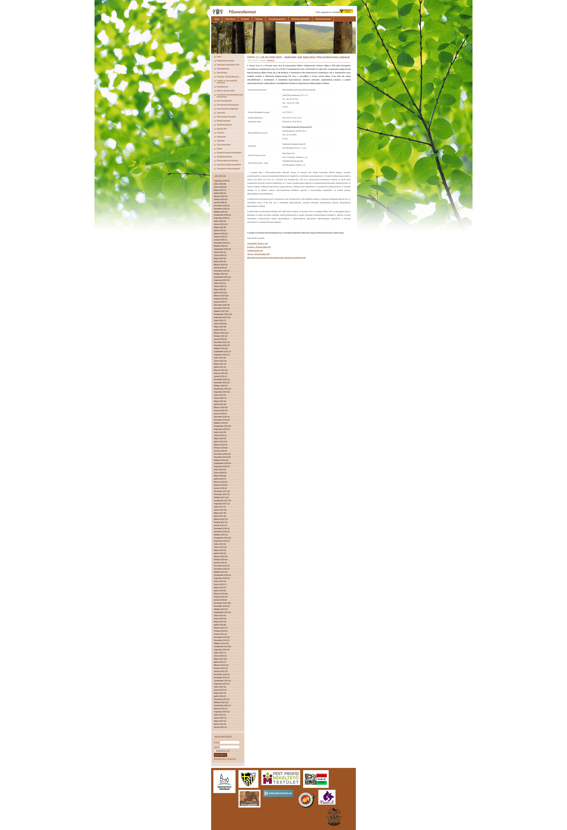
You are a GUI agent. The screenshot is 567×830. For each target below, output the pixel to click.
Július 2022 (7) (220, 320)
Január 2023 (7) (220, 302)
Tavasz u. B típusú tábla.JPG (258, 254)
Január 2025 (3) (220, 240)
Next (356, 39)
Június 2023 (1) (220, 286)
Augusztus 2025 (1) (222, 218)
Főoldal (216, 19)
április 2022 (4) (220, 330)
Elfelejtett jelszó (220, 759)
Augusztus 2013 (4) (222, 650)
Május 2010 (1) (220, 721)
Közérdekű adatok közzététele (229, 165)
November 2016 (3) (222, 532)
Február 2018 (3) (221, 485)
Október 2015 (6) (221, 572)
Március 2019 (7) (221, 445)
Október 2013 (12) (221, 643)
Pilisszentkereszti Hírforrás (227, 161)
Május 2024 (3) (220, 258)
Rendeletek (245, 19)
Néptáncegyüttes (223, 121)
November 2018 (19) (222, 457)
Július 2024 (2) (220, 252)
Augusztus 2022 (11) (222, 317)
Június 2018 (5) (220, 473)
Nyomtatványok (223, 69)
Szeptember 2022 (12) (223, 314)
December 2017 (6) (222, 491)
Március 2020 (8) (221, 407)
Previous (211, 39)
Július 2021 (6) (220, 358)
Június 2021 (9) (220, 361)
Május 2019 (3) (220, 438)
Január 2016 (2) (220, 563)
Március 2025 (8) (221, 234)
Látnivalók (221, 113)
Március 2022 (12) (221, 333)
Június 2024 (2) (220, 255)
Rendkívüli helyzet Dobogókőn (229, 153)
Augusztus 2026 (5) (222, 181)
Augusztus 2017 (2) (222, 504)
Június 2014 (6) (220, 619)
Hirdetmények (222, 87)
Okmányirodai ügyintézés (276, 19)
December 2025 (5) (222, 206)
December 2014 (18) (222, 603)
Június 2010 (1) (220, 718)
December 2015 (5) (222, 566)
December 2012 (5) (222, 674)
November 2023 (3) (222, 271)
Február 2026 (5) (221, 199)
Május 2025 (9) (220, 227)
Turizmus (220, 133)
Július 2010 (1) (220, 715)
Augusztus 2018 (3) (222, 466)
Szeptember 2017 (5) (222, 501)
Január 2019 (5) (220, 451)
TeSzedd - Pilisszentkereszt (228, 77)
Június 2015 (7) (220, 584)
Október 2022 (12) (221, 311)
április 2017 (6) (220, 516)
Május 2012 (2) (220, 693)
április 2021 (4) (220, 367)
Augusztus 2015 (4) (222, 578)
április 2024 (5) (220, 262)
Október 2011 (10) (221, 702)
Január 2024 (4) (220, 268)
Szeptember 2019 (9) (222, 426)
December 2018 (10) (222, 454)
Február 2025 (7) (221, 237)
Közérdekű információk (323, 19)
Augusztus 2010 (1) (222, 712)
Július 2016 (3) (220, 544)
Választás (221, 141)
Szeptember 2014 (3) (222, 612)
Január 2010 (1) (220, 727)
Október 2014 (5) (221, 609)
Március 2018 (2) (221, 482)
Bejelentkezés (220, 755)
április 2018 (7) (220, 479)
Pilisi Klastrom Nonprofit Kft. (300, 19)
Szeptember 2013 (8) (222, 646)
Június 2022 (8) (220, 324)
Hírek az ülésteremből (225, 91)
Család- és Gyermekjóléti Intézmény (227, 82)
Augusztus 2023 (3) (222, 280)
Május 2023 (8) (220, 289)
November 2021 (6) (222, 345)
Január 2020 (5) (220, 414)
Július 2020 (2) (220, 395)
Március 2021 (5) (221, 370)
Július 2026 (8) (220, 184)
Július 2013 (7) (220, 653)
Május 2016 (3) (220, 550)
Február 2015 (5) (221, 597)
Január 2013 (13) (221, 671)
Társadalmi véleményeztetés (228, 169)
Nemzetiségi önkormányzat (228, 105)
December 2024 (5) (222, 243)
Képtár (219, 149)
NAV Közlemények (224, 101)
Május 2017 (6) (220, 513)
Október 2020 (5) (221, 386)
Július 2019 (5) (220, 432)
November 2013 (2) (222, 640)
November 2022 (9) (222, 308)
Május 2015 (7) (220, 587)
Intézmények (222, 73)
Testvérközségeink (224, 125)
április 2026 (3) (220, 193)
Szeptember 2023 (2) (222, 277)
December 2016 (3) (222, 529)
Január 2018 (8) (220, 488)
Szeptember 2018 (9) (222, 463)
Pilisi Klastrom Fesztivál (226, 117)
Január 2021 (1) (220, 376)
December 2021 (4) (222, 342)
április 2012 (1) (220, 696)
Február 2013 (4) (221, 668)
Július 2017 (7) (220, 507)
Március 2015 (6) (221, 594)
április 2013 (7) (220, 662)
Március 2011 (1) (220, 709)
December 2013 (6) (222, 637)
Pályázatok (258, 19)
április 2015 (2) (220, 591)
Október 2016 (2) (221, 535)
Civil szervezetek (223, 145)
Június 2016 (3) (220, 547)
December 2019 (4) (222, 417)
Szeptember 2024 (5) (222, 249)
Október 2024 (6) (221, 246)
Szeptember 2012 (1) (222, 681)
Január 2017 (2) (220, 525)
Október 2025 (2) (221, 212)
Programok (221, 137)
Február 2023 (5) (221, 299)
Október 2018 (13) (221, 460)
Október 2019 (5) (221, 423)
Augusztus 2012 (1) (222, 684)
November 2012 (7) (222, 678)
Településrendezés (224, 157)
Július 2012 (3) (220, 687)
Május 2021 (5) (220, 364)
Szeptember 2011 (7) (222, 705)
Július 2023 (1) (220, 283)
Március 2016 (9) (221, 556)
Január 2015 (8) (220, 600)
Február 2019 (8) (221, 448)
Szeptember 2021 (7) (222, 352)
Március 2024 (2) (221, 265)
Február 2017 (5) (221, 522)
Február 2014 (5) (221, 631)
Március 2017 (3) (221, 519)
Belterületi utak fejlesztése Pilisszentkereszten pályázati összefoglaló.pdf (276, 258)
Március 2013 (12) (221, 665)
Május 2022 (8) (220, 327)
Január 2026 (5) (220, 203)
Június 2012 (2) (220, 690)
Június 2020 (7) (220, 398)
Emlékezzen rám (223, 751)
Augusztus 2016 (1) (222, 541)
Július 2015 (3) (220, 581)
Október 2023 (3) (221, 274)
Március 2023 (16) (221, 296)
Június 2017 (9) (220, 510)
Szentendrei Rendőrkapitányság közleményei (230, 96)
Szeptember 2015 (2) (222, 575)
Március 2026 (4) (221, 196)
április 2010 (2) (220, 724)
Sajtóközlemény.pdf (255, 251)
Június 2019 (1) (220, 435)
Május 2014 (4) (220, 622)
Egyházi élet (222, 129)
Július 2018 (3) (220, 470)
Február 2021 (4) (221, 373)
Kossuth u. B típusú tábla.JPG (259, 247)
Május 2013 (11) (220, 659)
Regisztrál (232, 759)
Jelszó (216, 747)
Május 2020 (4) (220, 401)
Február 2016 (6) (221, 560)
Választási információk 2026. (228, 65)
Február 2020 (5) (221, 411)
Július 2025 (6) (220, 221)
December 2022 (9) (222, 305)
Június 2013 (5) (220, 656)
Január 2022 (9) (220, 339)
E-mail (216, 742)
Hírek (219, 57)
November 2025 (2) (222, 209)
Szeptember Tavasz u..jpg (257, 243)
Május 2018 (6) (220, 476)
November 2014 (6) (222, 606)
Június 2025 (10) (221, 224)
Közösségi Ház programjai (227, 109)
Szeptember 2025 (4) (222, 215)
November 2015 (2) (222, 569)
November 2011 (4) (221, 699)
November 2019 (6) (222, 420)
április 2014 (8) (220, 625)
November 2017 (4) (222, 494)
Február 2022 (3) (221, 336)
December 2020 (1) (222, 379)
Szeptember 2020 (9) (222, 389)
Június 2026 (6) (220, 187)
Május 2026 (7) (220, 190)
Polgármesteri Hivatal (225, 61)
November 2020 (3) (222, 383)
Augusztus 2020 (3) (222, 392)
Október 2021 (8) (221, 348)
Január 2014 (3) (220, 634)
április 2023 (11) (220, 293)
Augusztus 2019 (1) (222, 429)
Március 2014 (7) (221, 628)
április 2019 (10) (220, 442)
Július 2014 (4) (220, 615)
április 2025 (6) (220, 230)
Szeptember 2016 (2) (222, 538)
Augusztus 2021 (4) (222, 355)
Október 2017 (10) (221, 497)
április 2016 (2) (220, 553)
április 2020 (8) (220, 404)
